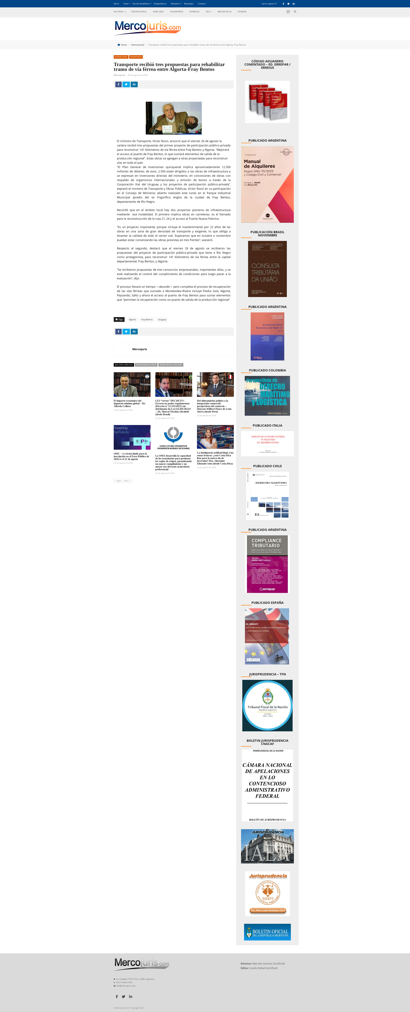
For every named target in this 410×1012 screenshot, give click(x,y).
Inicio (116, 3)
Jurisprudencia (160, 3)
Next (126, 481)
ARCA (208, 11)
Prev (119, 481)
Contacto (202, 3)
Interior (242, 11)
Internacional (139, 11)
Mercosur (158, 11)
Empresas (194, 11)
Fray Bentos (147, 319)
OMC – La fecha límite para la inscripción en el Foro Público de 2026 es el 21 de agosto (131, 456)
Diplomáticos (224, 11)
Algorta (132, 319)
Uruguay (162, 319)
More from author (146, 365)
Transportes (176, 11)
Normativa (175, 3)
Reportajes (188, 3)
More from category (171, 365)
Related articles (124, 365)
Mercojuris (119, 75)
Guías (125, 3)
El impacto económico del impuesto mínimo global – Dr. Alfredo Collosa (130, 403)
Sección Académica (141, 3)
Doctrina (118, 11)
